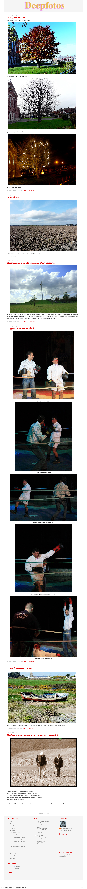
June (12, 825)
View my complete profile (65, 830)
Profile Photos (40, 822)
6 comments (31, 256)
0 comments (31, 661)
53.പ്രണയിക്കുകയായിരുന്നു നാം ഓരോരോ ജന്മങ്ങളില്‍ (32, 735)
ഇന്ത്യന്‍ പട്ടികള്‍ (41, 841)
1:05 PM (24, 190)
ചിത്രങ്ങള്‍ (11, 875)
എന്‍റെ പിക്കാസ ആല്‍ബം (43, 821)
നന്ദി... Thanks (40, 842)
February (13, 853)
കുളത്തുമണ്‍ (40, 835)
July (12, 823)
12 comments (31, 190)
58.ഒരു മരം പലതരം (16, 17)
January (13, 855)
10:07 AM (24, 321)
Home (43, 810)
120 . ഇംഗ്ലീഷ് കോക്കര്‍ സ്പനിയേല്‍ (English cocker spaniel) (43, 830)
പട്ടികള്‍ (38, 827)
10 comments (32, 321)
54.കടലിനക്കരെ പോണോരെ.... (21, 668)
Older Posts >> (77, 810)
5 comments (31, 728)
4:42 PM (24, 728)
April (12, 830)
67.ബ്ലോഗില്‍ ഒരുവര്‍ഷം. (43, 836)
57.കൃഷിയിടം (13, 197)
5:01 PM (24, 661)
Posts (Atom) (46, 813)
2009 (11, 821)
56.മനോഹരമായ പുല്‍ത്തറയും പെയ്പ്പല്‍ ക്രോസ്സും (31, 263)
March (13, 851)
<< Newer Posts (10, 810)
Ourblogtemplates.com (19, 887)
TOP (85, 887)
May (12, 828)
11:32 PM (24, 806)
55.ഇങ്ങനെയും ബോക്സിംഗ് (20, 328)
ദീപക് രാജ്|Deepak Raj (66, 828)
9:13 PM (24, 256)
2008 (11, 858)
